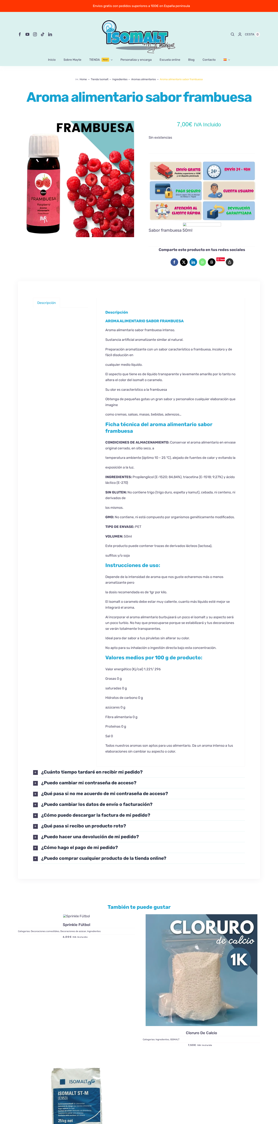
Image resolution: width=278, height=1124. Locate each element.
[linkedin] (50, 34)
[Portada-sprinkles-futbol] (76, 916)
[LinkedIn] (193, 262)
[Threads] (211, 262)
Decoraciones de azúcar (73, 931)
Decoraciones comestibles (45, 931)
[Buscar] (233, 34)
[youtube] (27, 34)
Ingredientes (94, 931)
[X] (184, 262)
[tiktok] (42, 34)
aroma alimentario (204, 442)
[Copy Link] (229, 262)
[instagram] (35, 34)
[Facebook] (174, 262)
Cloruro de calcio (201, 1033)
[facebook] (20, 34)
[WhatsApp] (202, 262)
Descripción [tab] (46, 303)
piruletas (153, 638)
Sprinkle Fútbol (76, 925)
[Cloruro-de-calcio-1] (201, 970)
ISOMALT (174, 1039)
